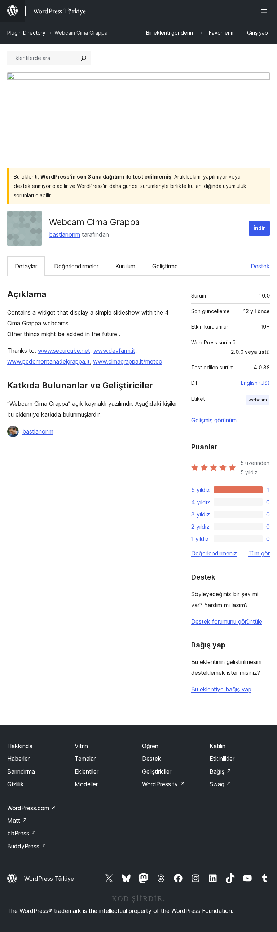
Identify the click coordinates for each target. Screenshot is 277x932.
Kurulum (125, 266)
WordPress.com (31, 808)
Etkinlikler (222, 758)
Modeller (86, 784)
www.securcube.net (64, 350)
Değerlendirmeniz (214, 553)
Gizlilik (15, 784)
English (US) (255, 383)
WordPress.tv (163, 784)
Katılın (217, 745)
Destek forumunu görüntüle (226, 621)
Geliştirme (165, 266)
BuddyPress (27, 846)
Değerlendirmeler (76, 266)
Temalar (85, 758)
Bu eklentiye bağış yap (221, 689)
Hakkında (19, 745)
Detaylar (26, 266)
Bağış (221, 771)
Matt (17, 820)
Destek (260, 266)
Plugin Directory (26, 33)
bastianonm (64, 234)
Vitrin (81, 745)
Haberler (18, 758)
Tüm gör (259, 553)
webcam (258, 400)
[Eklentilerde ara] (83, 58)
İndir (259, 228)
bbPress (21, 833)
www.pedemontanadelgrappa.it (48, 361)
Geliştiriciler (156, 771)
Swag (221, 784)
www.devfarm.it (114, 350)
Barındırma (21, 771)
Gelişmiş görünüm (214, 420)
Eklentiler (86, 771)
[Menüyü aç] (265, 11)
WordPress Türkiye (49, 878)
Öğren (150, 745)
